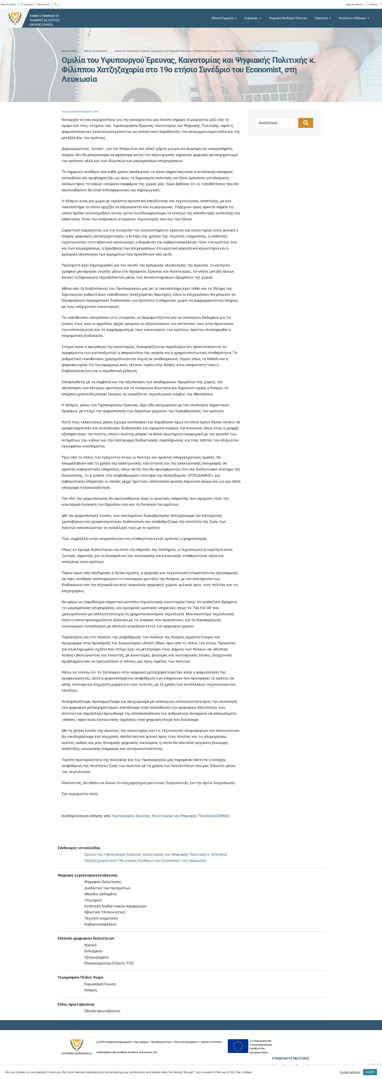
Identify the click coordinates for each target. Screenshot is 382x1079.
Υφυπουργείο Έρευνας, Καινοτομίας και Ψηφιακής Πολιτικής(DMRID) (171, 816)
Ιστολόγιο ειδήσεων (352, 18)
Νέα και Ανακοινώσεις (95, 51)
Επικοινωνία (43, 4)
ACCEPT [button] (370, 1072)
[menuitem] (226, 18)
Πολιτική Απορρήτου (186, 1042)
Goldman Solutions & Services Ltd (137, 1052)
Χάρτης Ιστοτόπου (211, 1042)
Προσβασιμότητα (161, 1042)
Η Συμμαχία (26, 4)
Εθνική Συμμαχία (223, 18)
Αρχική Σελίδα (8, 4)
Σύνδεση (373, 4)
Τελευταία (321, 18)
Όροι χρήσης (141, 1042)
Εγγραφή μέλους (354, 4)
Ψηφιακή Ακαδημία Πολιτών (288, 18)
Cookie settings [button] (350, 1072)
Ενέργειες (251, 18)
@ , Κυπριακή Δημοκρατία (114, 1042)
